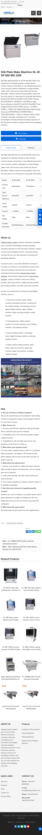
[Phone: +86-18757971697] (40, 211)
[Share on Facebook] (27, 532)
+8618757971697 (28, 800)
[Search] (39, 13)
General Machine (28, 733)
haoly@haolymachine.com (10, 3)
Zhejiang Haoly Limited (9, 242)
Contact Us (5, 793)
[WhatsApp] (21, 827)
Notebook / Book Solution (31, 729)
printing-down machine (15, 523)
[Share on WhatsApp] (36, 532)
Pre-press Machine (21, 21)
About (3, 7)
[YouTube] (28, 827)
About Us (4, 781)
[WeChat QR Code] (40, 223)
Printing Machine (28, 737)
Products (4, 785)
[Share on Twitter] (30, 532)
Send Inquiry (22, 133)
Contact (9, 7)
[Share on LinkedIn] (33, 532)
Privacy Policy (6, 796)
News (3, 789)
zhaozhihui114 (33, 794)
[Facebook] (15, 827)
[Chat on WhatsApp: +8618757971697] (40, 219)
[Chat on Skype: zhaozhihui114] (40, 215)
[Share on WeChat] (39, 532)
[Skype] (25, 827)
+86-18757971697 (10, 1)
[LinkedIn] (18, 827)
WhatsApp (22, 139)
